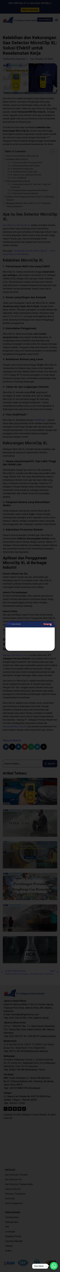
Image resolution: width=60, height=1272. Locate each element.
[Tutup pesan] (46, 1266)
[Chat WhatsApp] (54, 1266)
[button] (40, 1266)
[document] (30, 636)
